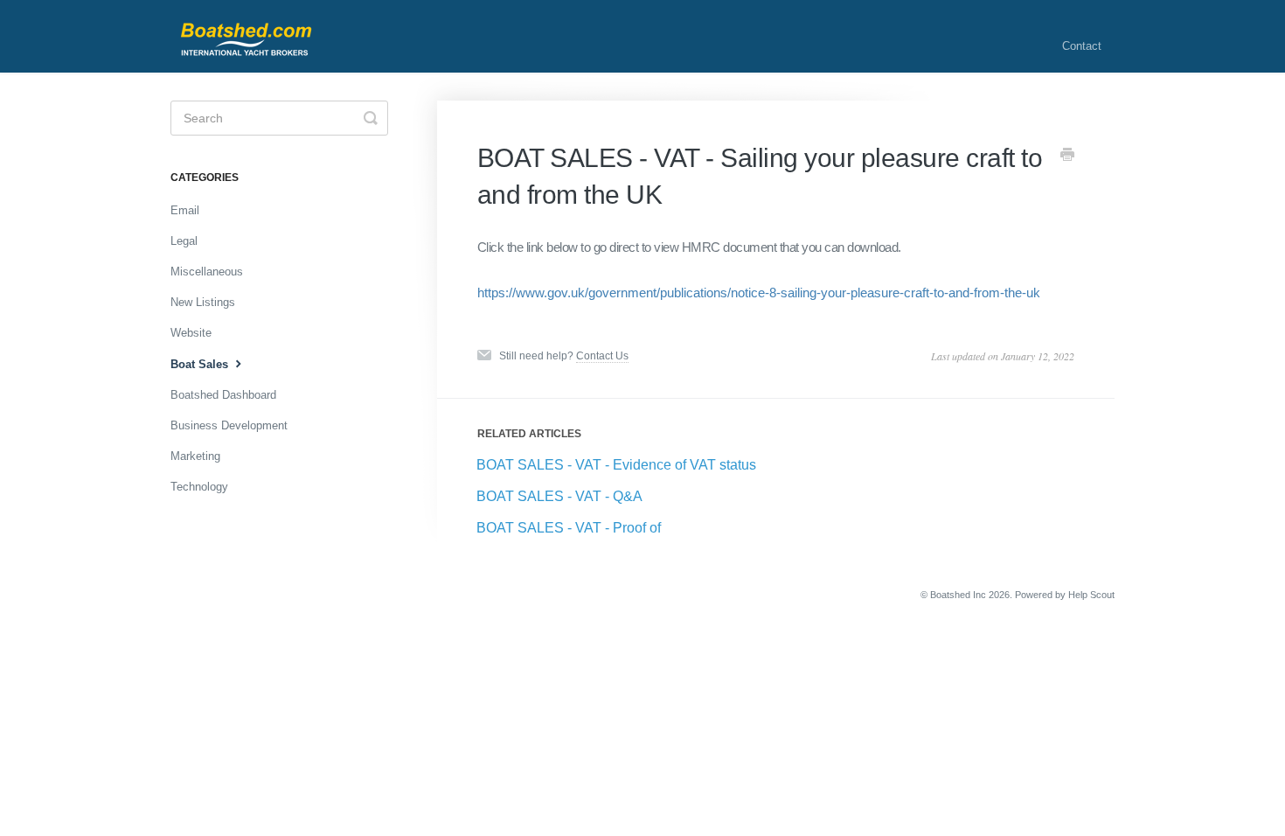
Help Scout (1091, 594)
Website (191, 332)
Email (184, 210)
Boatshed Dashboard (223, 394)
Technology (199, 486)
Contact (1081, 45)
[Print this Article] (1067, 156)
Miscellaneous (206, 271)
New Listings (202, 302)
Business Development (229, 425)
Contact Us (602, 356)
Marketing (195, 456)
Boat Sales (201, 364)
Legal (184, 240)
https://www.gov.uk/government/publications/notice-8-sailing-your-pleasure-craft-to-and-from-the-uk (758, 292)
